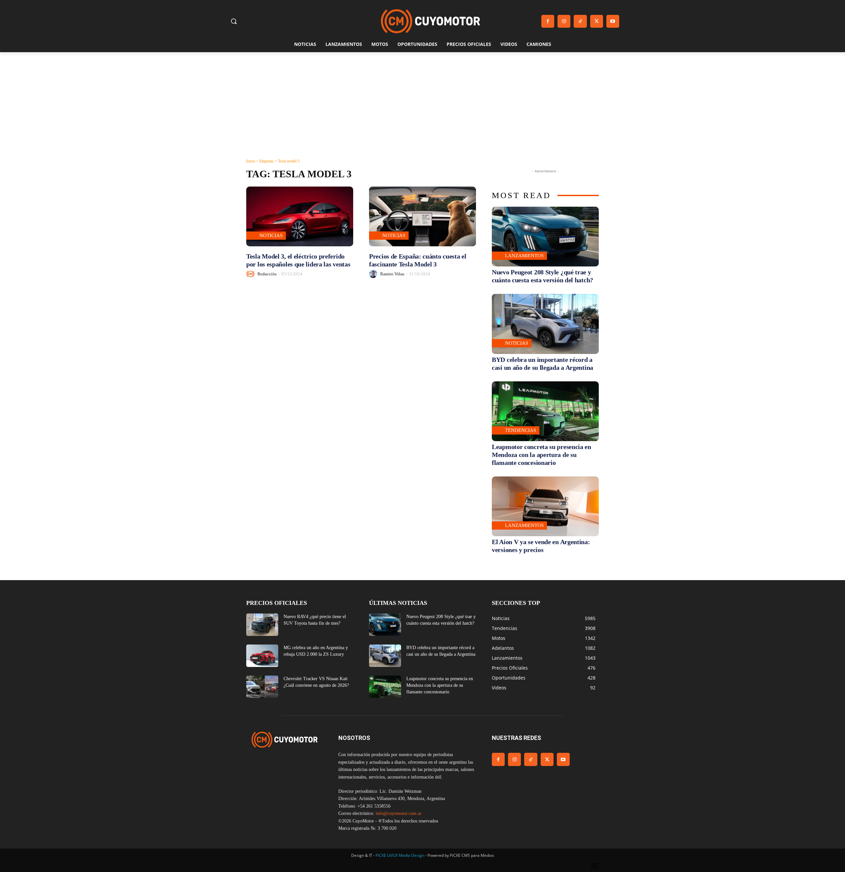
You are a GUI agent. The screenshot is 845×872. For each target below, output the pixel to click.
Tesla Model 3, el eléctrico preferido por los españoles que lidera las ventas (298, 260)
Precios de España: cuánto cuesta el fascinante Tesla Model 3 (417, 260)
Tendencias (520, 430)
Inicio (250, 161)
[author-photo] (251, 274)
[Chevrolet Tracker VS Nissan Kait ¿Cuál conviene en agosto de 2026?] (262, 687)
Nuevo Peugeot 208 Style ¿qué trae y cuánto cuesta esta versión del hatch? (542, 276)
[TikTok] (580, 21)
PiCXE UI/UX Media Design (400, 855)
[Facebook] (547, 21)
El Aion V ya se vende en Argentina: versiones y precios (541, 545)
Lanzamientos (524, 255)
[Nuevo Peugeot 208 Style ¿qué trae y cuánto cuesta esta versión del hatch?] (545, 236)
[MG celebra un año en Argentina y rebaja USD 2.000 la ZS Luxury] (262, 656)
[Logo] (430, 21)
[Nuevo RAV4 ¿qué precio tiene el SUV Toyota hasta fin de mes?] (262, 624)
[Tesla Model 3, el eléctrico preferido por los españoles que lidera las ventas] (299, 216)
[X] (596, 21)
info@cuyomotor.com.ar (399, 813)
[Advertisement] (422, 101)
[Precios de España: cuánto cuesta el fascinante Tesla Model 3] (422, 216)
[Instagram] (564, 21)
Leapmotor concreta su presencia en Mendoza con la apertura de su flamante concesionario (541, 454)
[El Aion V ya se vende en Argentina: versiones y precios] (545, 506)
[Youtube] (612, 21)
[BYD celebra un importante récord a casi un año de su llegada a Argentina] (545, 324)
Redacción (267, 273)
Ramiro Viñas (392, 273)
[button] (234, 21)
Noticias (271, 235)
